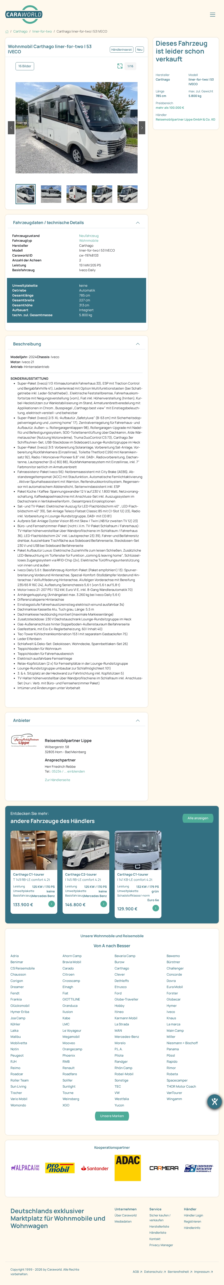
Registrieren (192, 1221)
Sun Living (18, 1086)
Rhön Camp (123, 1068)
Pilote (119, 1055)
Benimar (16, 962)
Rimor (171, 1068)
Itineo (119, 1011)
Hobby (119, 1005)
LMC (66, 1024)
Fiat (65, 993)
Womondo (18, 1105)
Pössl (171, 1055)
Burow (119, 962)
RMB (66, 1061)
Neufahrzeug (89, 235)
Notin (14, 1049)
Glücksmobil (20, 1005)
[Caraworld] (23, 14)
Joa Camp (17, 1018)
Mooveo (69, 1043)
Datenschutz (153, 1271)
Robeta (172, 1074)
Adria (14, 956)
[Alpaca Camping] (25, 1167)
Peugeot (17, 1055)
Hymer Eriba (19, 1011)
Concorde (174, 974)
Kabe (66, 1018)
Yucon (119, 1105)
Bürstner (173, 962)
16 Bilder (24, 66)
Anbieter (21, 720)
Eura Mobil (175, 987)
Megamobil (71, 1036)
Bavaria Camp (125, 956)
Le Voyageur (72, 1030)
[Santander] (94, 1167)
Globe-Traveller (126, 999)
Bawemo (173, 956)
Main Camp (175, 1030)
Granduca (70, 1005)
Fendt (14, 993)
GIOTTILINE (71, 999)
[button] (11, 127)
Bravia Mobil (72, 962)
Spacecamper (177, 1080)
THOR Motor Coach (181, 1086)
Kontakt (155, 1239)
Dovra (171, 980)
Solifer (68, 1080)
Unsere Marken (112, 1116)
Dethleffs (122, 980)
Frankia (16, 999)
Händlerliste (157, 1232)
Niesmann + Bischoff (182, 1043)
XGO (66, 1105)
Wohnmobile (88, 240)
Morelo (120, 1043)
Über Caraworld (125, 1215)
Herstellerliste (159, 1226)
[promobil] (60, 1167)
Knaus (171, 1018)
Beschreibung (27, 344)
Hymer (172, 1005)
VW (117, 1092)
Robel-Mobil (124, 1074)
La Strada (122, 1024)
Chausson (18, 974)
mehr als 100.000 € (170, 107)
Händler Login (193, 1215)
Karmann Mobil (126, 1018)
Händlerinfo (192, 1228)
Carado (68, 968)
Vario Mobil (18, 1099)
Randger (121, 1061)
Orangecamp (72, 1049)
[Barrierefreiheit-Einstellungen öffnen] (214, 1101)
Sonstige (121, 1080)
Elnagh (68, 987)
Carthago (122, 968)
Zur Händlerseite (57, 780)
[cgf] (199, 1167)
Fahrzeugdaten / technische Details (48, 222)
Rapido (172, 1061)
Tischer (16, 1092)
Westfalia (122, 1099)
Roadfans (70, 1074)
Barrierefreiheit (178, 1271)
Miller (171, 1036)
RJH (13, 1061)
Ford (118, 993)
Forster (172, 993)
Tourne (68, 1092)
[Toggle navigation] (212, 14)
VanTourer (174, 1092)
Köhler (15, 1024)
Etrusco (121, 987)
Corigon (16, 980)
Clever (120, 974)
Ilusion (68, 1011)
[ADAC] (128, 1167)
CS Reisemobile (22, 968)
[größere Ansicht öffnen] (120, 65)
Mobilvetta (18, 1043)
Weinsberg (71, 1099)
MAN (118, 1030)
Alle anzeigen (198, 818)
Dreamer (17, 987)
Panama (173, 1049)
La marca (173, 1024)
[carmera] (164, 1167)
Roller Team (19, 1080)
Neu (139, 50)
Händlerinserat (121, 50)
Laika (14, 1030)
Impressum (202, 1271)
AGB (136, 1271)
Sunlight (69, 1086)
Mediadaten (123, 1221)
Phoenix (69, 1055)
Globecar (174, 999)
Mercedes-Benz (127, 1036)
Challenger (175, 968)
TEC (118, 1086)
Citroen (68, 974)
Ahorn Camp (72, 956)
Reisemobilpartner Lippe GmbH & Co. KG (185, 119)
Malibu (15, 1036)
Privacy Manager (161, 1245)
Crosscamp (71, 980)
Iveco (171, 1011)
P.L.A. (119, 1049)
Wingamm (174, 1099)
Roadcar (16, 1074)
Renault (69, 1068)
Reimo (15, 1068)
